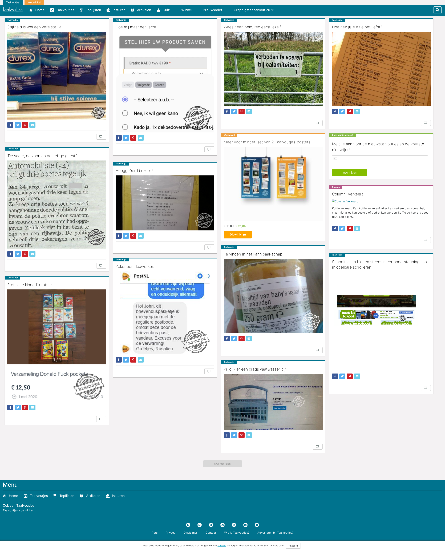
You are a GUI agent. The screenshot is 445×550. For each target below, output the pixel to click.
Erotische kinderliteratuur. (30, 284)
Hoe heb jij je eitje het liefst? (357, 27)
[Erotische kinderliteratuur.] (56, 345)
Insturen (119, 10)
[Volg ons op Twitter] (211, 525)
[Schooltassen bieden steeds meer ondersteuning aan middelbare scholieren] (381, 321)
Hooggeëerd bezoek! (134, 170)
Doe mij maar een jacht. (136, 27)
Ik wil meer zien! (222, 463)
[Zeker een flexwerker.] (165, 312)
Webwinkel (34, 2)
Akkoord (293, 545)
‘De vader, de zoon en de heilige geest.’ (42, 156)
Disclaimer (190, 532)
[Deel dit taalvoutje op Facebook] (10, 125)
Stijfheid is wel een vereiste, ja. (34, 27)
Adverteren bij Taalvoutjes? (275, 532)
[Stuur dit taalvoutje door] (32, 125)
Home (39, 10)
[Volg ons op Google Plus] (222, 525)
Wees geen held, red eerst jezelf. (253, 27)
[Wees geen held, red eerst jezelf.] (273, 69)
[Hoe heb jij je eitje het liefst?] (381, 69)
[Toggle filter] (438, 10)
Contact (210, 532)
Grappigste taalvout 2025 (254, 10)
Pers (154, 532)
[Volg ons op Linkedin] (245, 525)
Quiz (166, 10)
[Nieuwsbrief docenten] (283, 10)
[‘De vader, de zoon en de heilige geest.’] (56, 204)
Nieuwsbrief (212, 10)
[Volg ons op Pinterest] (234, 525)
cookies (222, 545)
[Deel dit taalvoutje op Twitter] (18, 125)
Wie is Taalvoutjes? (236, 532)
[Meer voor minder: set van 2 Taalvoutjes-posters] (273, 184)
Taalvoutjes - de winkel (18, 510)
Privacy (170, 532)
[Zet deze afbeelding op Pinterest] (25, 125)
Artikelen (144, 10)
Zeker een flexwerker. (135, 266)
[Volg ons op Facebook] (188, 525)
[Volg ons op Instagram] (199, 525)
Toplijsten (93, 10)
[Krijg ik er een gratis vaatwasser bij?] (273, 402)
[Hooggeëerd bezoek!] (165, 202)
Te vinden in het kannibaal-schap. (253, 254)
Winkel (186, 10)
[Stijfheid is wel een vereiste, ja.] (56, 76)
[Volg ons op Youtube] (257, 525)
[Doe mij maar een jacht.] (165, 82)
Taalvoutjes (12, 2)
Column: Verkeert (347, 194)
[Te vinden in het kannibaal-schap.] (273, 296)
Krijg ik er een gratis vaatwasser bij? (255, 369)
